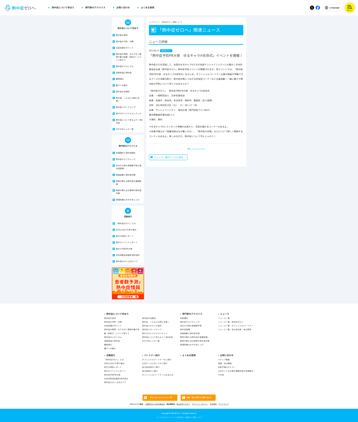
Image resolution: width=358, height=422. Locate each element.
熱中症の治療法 (123, 92)
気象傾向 (184, 318)
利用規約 (213, 404)
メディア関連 (224, 360)
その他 (221, 375)
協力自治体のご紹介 (151, 367)
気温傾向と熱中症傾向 (126, 153)
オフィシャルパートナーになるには (157, 375)
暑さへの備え (122, 85)
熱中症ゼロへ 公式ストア (127, 261)
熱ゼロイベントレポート (126, 242)
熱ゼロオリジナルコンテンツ (128, 113)
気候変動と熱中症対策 (126, 175)
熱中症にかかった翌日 (152, 326)
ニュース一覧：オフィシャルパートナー (235, 326)
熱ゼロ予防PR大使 (124, 249)
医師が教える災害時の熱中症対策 (128, 192)
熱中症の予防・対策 (125, 41)
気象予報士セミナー (227, 367)
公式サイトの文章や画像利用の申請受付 (235, 371)
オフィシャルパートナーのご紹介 (156, 360)
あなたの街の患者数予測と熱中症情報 (128, 167)
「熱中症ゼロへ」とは (126, 223)
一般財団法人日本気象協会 (155, 404)
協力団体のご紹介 (150, 371)
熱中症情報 (185, 329)
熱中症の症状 (122, 35)
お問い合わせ (123, 7)
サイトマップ (223, 404)
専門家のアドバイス (95, 7)
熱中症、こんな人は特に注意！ (127, 99)
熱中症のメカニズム (125, 66)
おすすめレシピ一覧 (125, 129)
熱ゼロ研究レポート (125, 236)
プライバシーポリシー (200, 404)
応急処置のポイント (125, 48)
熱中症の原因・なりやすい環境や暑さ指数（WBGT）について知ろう (128, 57)
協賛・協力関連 (225, 363)
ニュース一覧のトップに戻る (168, 157)
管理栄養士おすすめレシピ (127, 200)
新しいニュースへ (197, 149)
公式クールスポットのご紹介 (155, 363)
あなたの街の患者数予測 (191, 326)
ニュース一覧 (224, 318)
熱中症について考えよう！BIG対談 (129, 121)
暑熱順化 (120, 79)
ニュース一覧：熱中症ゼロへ (230, 322)
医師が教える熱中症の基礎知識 (128, 182)
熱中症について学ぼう (63, 7)
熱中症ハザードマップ (126, 107)
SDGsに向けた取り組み (126, 230)
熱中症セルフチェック (126, 159)
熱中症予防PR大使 (112, 375)
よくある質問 (147, 7)
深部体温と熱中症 (124, 73)
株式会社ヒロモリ (183, 404)
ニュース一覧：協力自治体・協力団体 (234, 329)
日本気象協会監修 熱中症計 (128, 255)
